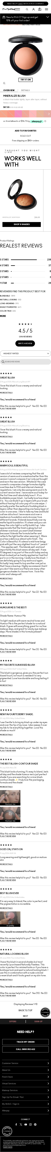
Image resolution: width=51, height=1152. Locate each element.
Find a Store (7, 1077)
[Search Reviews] (2, 361)
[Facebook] (16, 1124)
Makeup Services (10, 1090)
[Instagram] (30, 1124)
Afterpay (6, 1110)
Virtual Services (9, 1083)
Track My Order (26, 1042)
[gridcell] (3, 114)
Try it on (26, 80)
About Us (6, 1070)
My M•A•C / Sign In (10, 1104)
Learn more (7, 1147)
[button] (46, 9)
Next (25, 1016)
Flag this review (8, 409)
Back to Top (25, 1010)
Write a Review (25, 343)
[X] (21, 1124)
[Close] (44, 1144)
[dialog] (13, 217)
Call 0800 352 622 (25, 1049)
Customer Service (10, 1063)
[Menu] (46, 9)
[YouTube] (25, 1124)
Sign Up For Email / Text (13, 1097)
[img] (21, 194)
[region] (25, 1144)
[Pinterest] (35, 1124)
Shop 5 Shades (22, 224)
